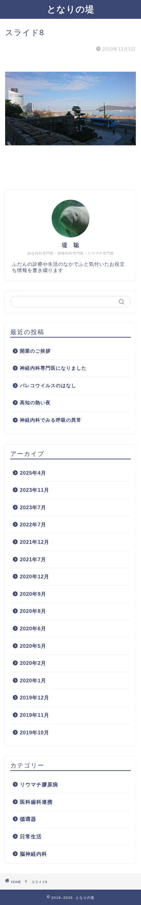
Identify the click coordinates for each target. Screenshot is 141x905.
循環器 (28, 819)
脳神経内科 (33, 854)
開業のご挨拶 (35, 351)
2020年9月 (33, 594)
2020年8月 (33, 611)
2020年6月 (33, 628)
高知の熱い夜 (35, 402)
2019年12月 (34, 697)
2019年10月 (34, 732)
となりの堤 (70, 8)
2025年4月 (33, 473)
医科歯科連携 (36, 802)
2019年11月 (34, 715)
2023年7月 (33, 507)
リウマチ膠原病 (39, 784)
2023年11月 (34, 490)
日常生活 (31, 836)
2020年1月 (33, 680)
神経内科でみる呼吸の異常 (50, 420)
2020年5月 (33, 646)
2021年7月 (33, 559)
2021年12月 (34, 542)
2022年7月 (33, 524)
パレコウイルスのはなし (48, 385)
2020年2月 (33, 663)
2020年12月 (34, 576)
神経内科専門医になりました (53, 368)
